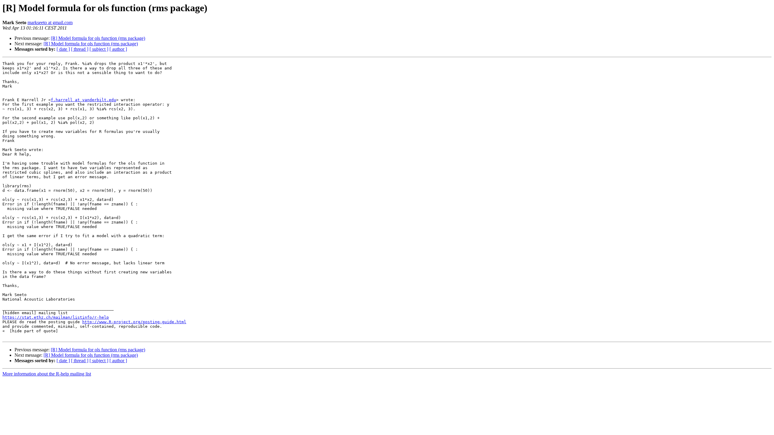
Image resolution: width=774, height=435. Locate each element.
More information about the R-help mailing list (46, 373)
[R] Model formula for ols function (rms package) (98, 38)
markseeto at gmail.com (50, 22)
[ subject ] (98, 49)
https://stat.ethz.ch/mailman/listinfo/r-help (55, 317)
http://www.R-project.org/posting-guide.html (134, 322)
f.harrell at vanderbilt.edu (83, 100)
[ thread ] (79, 49)
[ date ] (63, 49)
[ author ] (118, 49)
